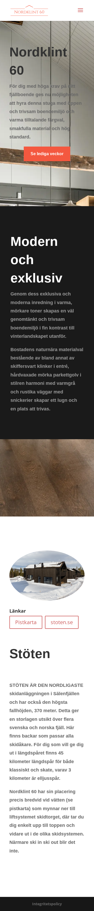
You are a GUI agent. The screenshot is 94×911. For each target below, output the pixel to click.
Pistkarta (26, 622)
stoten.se (62, 622)
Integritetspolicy (47, 903)
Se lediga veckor (47, 154)
